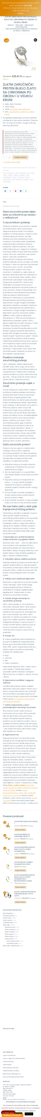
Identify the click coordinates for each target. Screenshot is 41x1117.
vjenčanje (22, 175)
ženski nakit (21, 177)
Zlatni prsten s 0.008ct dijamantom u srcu (23, 863)
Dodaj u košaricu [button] (20, 830)
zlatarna (27, 177)
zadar (27, 175)
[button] (35, 40)
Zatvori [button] (20, 13)
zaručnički (7, 800)
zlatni (13, 179)
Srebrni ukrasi (7, 920)
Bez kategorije (7, 913)
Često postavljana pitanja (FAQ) (13, 1077)
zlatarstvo (14, 793)
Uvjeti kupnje (7, 1064)
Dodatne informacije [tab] (11, 206)
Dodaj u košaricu (20, 157)
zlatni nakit (18, 179)
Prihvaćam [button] (29, 1114)
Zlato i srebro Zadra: (17, 785)
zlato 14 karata (7, 181)
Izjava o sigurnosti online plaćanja (14, 1058)
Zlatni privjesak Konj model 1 (26, 823)
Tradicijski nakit (8, 922)
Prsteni (12, 790)
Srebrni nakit (7, 918)
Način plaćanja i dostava (10, 1068)
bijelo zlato (11, 173)
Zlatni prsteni (32, 167)
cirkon (17, 173)
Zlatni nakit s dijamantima (11, 946)
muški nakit (22, 173)
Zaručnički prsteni (15, 167)
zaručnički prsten (7, 177)
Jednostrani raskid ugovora (11, 1074)
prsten (32, 173)
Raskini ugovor (9, 1112)
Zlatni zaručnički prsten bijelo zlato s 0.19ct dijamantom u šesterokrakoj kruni (24, 878)
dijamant (6, 793)
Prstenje (6, 790)
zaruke (14, 177)
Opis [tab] (4, 202)
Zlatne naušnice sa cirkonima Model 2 (22, 835)
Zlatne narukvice (10, 929)
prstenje (10, 175)
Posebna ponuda (8, 915)
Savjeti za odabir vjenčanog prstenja (23, 788)
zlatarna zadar (7, 179)
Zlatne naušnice (10, 932)
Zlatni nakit (24, 167)
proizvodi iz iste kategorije (19, 109)
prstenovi (16, 175)
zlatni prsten (26, 179)
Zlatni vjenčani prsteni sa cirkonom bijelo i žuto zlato (25, 894)
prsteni (5, 175)
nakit (28, 173)
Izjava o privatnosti (9, 1055)
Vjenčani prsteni (10, 927)
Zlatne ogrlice (9, 934)
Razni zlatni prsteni (13, 941)
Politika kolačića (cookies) (11, 1071)
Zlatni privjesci (9, 936)
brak (9, 795)
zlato (32, 179)
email (4, 1098)
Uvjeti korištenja (8, 1061)
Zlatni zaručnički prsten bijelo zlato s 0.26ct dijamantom (24, 849)
